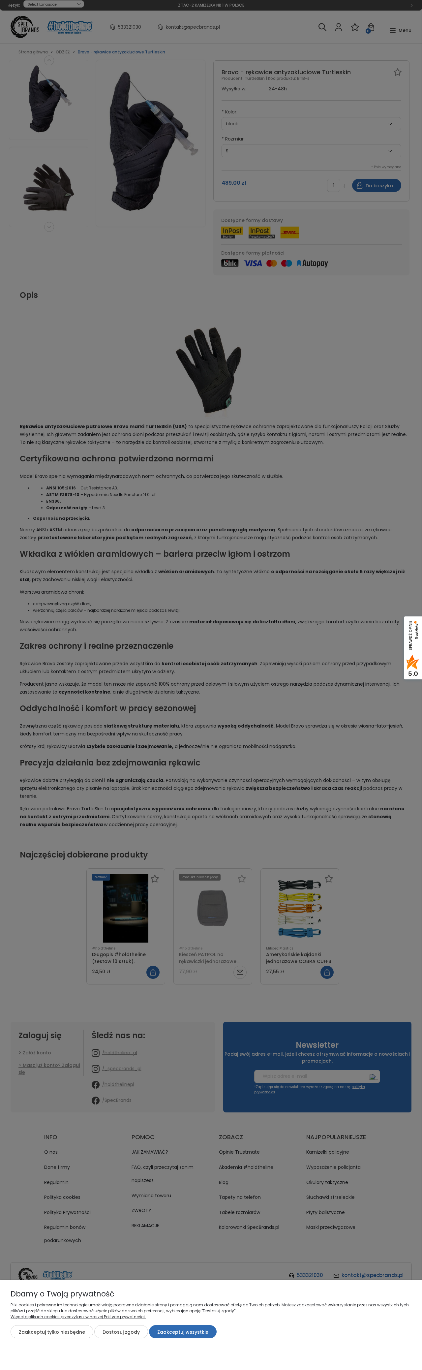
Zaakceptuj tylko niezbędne (52, 1332)
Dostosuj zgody (121, 1332)
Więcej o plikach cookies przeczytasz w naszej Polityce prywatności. (78, 1317)
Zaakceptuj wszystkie (182, 1332)
